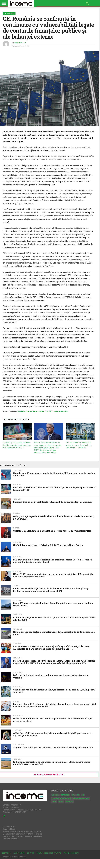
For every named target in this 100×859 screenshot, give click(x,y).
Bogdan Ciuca (20, 42)
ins (83, 795)
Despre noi (6, 853)
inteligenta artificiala (61, 798)
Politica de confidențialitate (49, 853)
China (54, 801)
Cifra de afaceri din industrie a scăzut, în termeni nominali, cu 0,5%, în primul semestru (78, 445)
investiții (69, 801)
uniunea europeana (81, 798)
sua (73, 795)
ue (78, 795)
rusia (61, 801)
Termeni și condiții (71, 853)
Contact (30, 853)
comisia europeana (27, 411)
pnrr (56, 411)
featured (65, 795)
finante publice (45, 411)
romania (63, 411)
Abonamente (19, 853)
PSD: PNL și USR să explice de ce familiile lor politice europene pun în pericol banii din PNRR (17, 445)
